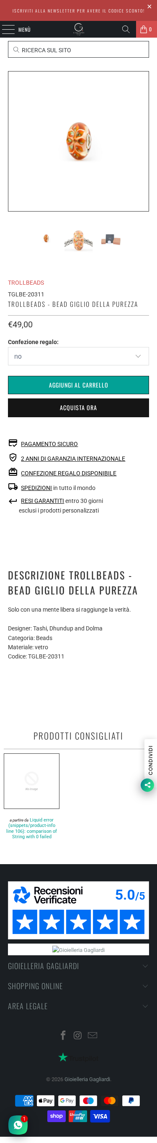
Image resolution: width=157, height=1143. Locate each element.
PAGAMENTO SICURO (49, 444)
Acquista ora (78, 407)
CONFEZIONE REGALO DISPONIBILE (68, 473)
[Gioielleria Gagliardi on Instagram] (78, 1036)
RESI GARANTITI (42, 501)
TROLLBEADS (26, 282)
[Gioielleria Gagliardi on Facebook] (63, 1036)
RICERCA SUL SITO (46, 50)
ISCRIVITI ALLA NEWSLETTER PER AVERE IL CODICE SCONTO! (79, 11)
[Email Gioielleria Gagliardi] (92, 1036)
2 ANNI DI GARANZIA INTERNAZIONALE (73, 458)
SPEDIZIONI (36, 488)
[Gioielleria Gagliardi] (78, 29)
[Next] (142, 141)
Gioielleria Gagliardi (87, 1079)
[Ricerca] (126, 29)
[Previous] (14, 141)
